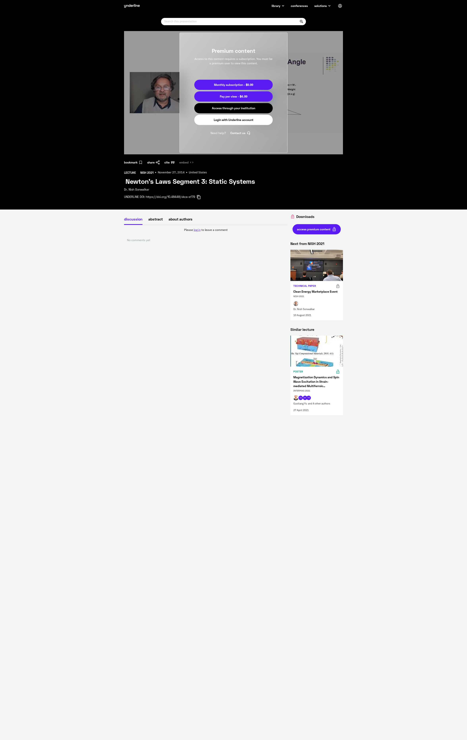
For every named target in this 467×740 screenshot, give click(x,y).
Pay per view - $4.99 (233, 96)
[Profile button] (340, 6)
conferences (299, 5)
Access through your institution (233, 108)
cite (167, 162)
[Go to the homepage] (132, 6)
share (151, 162)
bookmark (131, 162)
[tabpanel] (205, 235)
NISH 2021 (316, 243)
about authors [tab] (180, 219)
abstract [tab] (155, 219)
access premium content (314, 229)
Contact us (237, 133)
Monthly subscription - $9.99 (233, 84)
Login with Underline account (233, 119)
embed (184, 162)
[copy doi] (200, 197)
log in (197, 230)
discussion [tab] (133, 219)
